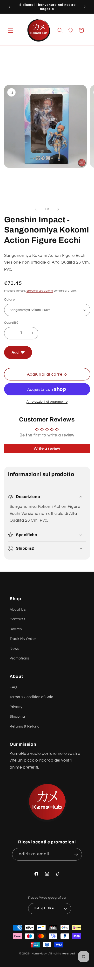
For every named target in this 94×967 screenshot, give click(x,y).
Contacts (17, 619)
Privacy (16, 707)
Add (15, 352)
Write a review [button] (47, 448)
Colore (9, 299)
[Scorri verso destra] (58, 209)
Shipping (17, 716)
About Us (18, 609)
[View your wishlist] (70, 30)
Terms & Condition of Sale (31, 697)
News (14, 649)
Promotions (19, 658)
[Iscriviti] (76, 854)
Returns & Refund (25, 726)
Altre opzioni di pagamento (47, 401)
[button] (10, 30)
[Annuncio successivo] (85, 6)
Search (16, 629)
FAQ (13, 687)
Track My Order (23, 639)
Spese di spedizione (40, 290)
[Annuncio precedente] (9, 6)
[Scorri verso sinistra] (36, 209)
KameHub (39, 953)
